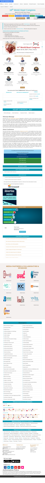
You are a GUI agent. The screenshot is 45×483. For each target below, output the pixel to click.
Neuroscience (11, 438)
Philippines (7, 410)
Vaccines (20, 441)
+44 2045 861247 (42, 17)
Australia (6, 409)
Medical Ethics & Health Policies (9, 424)
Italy (20, 415)
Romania (24, 410)
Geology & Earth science (36, 434)
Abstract (21, 3)
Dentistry (31, 433)
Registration (26, 3)
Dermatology (36, 433)
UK (20, 418)
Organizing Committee (8, 217)
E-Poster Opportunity (22, 162)
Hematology (6, 436)
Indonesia (25, 409)
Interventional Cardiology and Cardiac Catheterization (15, 241)
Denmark (23, 414)
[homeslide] (3, 47)
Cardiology (21, 433)
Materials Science (18, 436)
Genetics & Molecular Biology (26, 434)
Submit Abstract (5, 15)
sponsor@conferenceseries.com (22, 156)
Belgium (10, 414)
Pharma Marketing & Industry (17, 439)
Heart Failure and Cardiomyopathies (12, 244)
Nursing (16, 438)
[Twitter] (8, 467)
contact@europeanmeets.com (9, 451)
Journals (10, 3)
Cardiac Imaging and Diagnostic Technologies (14, 249)
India (21, 409)
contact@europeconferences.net (9, 454)
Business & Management (14, 433)
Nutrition (20, 438)
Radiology (17, 426)
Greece (6, 415)
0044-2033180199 (23, 446)
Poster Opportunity (22, 160)
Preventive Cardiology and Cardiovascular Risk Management (16, 238)
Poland (11, 417)
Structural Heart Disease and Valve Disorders (13, 254)
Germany (37, 414)
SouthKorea (18, 410)
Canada (6, 405)
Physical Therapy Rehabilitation (9, 426)
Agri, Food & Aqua (7, 431)
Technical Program (32, 3)
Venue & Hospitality (40, 3)
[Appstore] (29, 18)
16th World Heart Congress (14, 118)
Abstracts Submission (9, 209)
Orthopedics (33, 438)
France (33, 414)
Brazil (10, 405)
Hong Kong (16, 409)
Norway (6, 417)
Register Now (11, 15)
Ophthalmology (22, 424)
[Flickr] (22, 467)
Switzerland (16, 418)
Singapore (12, 410)
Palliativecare (28, 424)
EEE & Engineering (7, 434)
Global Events (27, 24)
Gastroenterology (17, 423)
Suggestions (32, 450)
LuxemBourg (29, 415)
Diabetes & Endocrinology (8, 423)
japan (30, 409)
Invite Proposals (33, 451)
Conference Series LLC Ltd (19, 476)
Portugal (15, 417)
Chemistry (26, 433)
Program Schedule (26, 15)
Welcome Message (7, 112)
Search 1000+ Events (20, 18)
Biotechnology (6, 433)
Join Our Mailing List (33, 447)
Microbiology (28, 436)
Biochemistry (34, 431)
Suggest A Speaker (33, 449)
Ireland (15, 415)
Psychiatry (39, 439)
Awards (11, 6)
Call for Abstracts (7, 219)
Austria (6, 414)
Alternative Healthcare (15, 431)
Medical (23, 436)
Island (24, 415)
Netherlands (35, 415)
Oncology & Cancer (26, 438)
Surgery (11, 441)
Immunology (11, 436)
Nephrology (6, 438)
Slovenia (30, 417)
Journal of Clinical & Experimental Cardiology (13, 177)
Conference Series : (20, 28)
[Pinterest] (19, 467)
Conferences (16, 3)
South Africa (36, 417)
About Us (6, 3)
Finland (28, 414)
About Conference (15, 112)
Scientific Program (7, 214)
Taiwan (29, 410)
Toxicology (15, 441)
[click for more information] (9, 274)
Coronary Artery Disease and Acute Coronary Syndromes (16, 246)
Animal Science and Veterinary (25, 431)
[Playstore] (27, 18)
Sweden (10, 418)
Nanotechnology (35, 436)
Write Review (22, 231)
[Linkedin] (12, 467)
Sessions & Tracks (18, 15)
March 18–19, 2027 (24, 131)
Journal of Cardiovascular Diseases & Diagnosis (13, 179)
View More (22, 87)
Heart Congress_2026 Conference (10, 171)
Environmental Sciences (16, 434)
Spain (6, 418)
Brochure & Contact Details (8, 222)
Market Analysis (31, 112)
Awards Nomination (39, 15)
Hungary (10, 415)
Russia (25, 417)
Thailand (33, 410)
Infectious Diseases (34, 423)
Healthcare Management (25, 423)
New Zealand (35, 409)
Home (2, 3)
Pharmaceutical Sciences (28, 439)
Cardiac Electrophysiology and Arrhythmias (13, 252)
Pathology (38, 438)
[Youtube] (15, 467)
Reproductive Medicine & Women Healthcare (28, 426)
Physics (34, 439)
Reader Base (32, 15)
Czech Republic (17, 414)
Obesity (17, 424)
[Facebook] (5, 467)
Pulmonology (6, 441)
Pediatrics (5, 439)
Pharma (9, 439)
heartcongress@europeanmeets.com (10, 448)
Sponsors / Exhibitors (4, 6)
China (11, 409)
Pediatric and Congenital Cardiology (12, 257)
